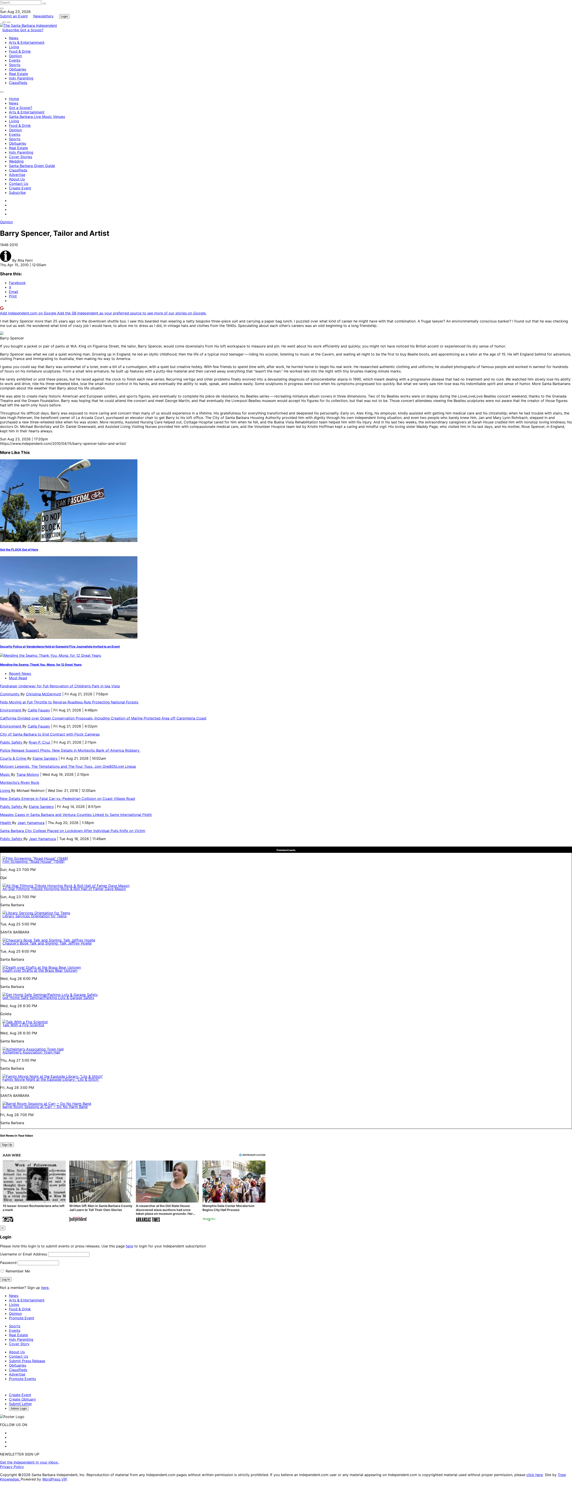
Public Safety (11, 742)
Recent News (20, 673)
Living (14, 47)
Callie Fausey (39, 710)
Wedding (16, 161)
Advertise (17, 174)
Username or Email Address (23, 1254)
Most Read (18, 678)
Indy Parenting (21, 78)
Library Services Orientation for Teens (34, 916)
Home (14, 98)
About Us (17, 179)
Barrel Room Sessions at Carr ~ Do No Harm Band (45, 1106)
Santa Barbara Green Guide (32, 165)
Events (14, 60)
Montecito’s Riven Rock (19, 782)
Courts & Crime (13, 758)
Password (8, 1262)
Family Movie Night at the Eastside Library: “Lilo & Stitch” (50, 1079)
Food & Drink (20, 51)
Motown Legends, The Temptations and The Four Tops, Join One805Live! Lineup (68, 766)
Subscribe (11, 30)
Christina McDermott (43, 694)
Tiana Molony (27, 774)
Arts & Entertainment (26, 42)
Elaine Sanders (45, 758)
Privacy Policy (12, 1466)
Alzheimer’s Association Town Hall (31, 1052)
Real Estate (18, 73)
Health (6, 822)
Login (64, 16)
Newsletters (43, 16)
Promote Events (22, 1378)
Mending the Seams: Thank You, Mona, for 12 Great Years (41, 664)
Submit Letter (20, 1403)
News (13, 38)
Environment (11, 710)
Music (5, 774)
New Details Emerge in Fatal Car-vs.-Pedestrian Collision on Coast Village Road (67, 798)
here (129, 1246)
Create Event (20, 188)
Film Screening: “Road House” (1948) (33, 861)
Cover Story (19, 1344)
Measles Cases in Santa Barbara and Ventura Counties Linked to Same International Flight (76, 814)
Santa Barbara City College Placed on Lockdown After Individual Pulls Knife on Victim (72, 830)
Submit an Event (14, 16)
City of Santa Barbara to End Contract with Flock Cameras (50, 734)
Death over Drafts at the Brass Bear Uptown (39, 970)
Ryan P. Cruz (39, 742)
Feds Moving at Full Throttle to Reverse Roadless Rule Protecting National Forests (69, 702)
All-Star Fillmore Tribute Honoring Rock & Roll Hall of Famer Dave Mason (64, 889)
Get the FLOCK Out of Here (19, 549)
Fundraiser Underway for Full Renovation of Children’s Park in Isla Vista (60, 686)
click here (534, 1474)
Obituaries (17, 69)
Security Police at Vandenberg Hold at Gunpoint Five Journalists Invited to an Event (60, 646)
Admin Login (19, 1408)
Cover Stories (20, 157)
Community (10, 694)
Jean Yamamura (30, 822)
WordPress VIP (54, 1479)
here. (45, 1287)
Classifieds (18, 82)
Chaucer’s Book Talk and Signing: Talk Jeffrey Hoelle (47, 943)
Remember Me (17, 1271)
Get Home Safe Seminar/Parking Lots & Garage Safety (48, 998)
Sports (14, 65)
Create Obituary (22, 1399)
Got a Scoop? (31, 30)
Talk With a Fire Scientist (23, 1025)
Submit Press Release (27, 1361)
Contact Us (18, 183)
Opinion (15, 56)
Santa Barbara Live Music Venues (37, 116)
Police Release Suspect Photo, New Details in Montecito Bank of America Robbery (70, 750)
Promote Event (21, 1318)
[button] (34, 1192)
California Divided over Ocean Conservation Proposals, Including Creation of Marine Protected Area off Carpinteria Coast (103, 718)
